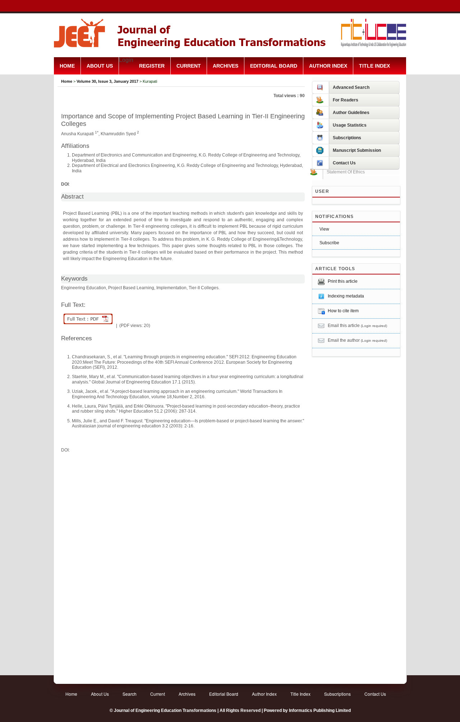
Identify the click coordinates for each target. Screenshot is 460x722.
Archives (225, 66)
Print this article (343, 281)
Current (188, 66)
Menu (230, 83)
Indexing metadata (346, 296)
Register (152, 66)
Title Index (374, 66)
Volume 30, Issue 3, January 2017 (107, 81)
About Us (100, 66)
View (324, 229)
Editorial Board (273, 66)
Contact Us (375, 694)
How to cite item (343, 310)
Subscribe (329, 242)
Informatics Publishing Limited (320, 710)
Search (130, 694)
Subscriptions (337, 694)
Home (67, 66)
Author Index (328, 66)
